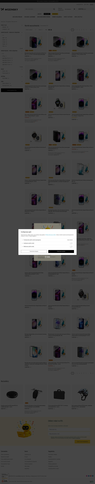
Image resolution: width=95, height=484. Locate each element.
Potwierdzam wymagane (34, 251)
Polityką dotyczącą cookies (51, 234)
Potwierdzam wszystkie (61, 251)
